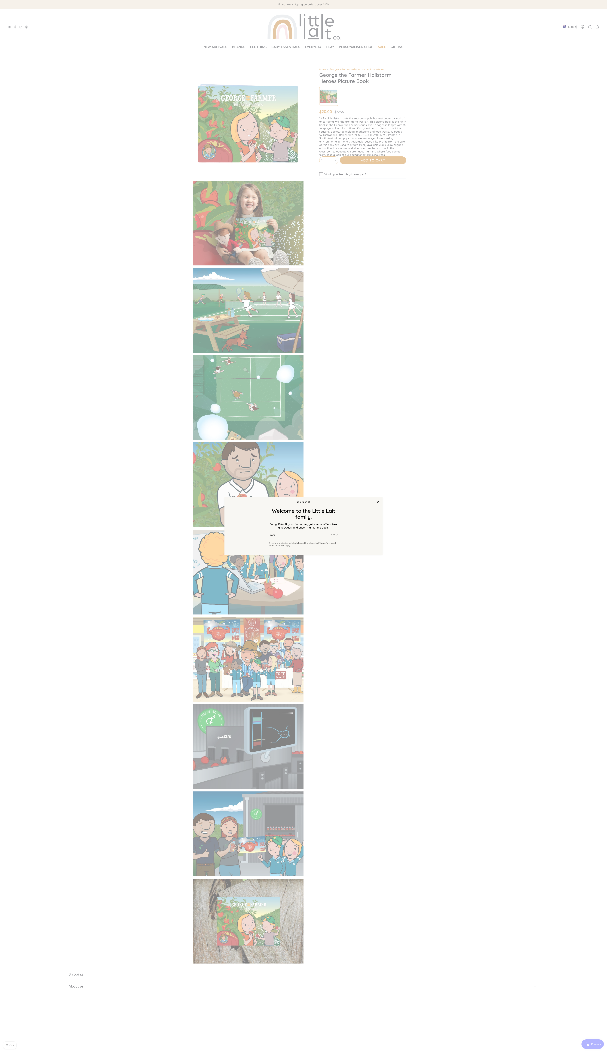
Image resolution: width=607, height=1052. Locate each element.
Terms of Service (276, 545)
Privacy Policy (325, 543)
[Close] (377, 502)
